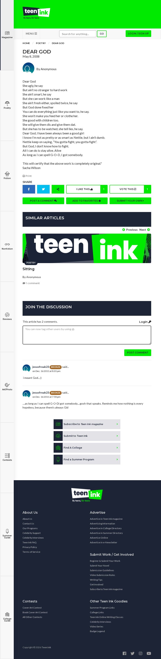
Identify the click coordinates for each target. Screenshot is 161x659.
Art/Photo (7, 389)
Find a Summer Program (79, 459)
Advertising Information (102, 523)
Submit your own (130, 200)
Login (143, 322)
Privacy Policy (30, 547)
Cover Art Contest (32, 607)
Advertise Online (99, 537)
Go (102, 33)
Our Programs (30, 528)
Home (26, 43)
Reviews (7, 319)
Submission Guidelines (102, 570)
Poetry (7, 108)
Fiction (7, 178)
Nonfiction (7, 249)
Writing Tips (96, 579)
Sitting (29, 269)
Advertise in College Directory (106, 528)
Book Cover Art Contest (35, 612)
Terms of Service (31, 551)
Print (28, 175)
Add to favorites (85, 200)
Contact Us (28, 523)
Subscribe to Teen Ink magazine (106, 589)
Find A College (73, 447)
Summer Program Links (102, 607)
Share (27, 182)
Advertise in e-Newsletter (103, 542)
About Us (27, 518)
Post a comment (42, 200)
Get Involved (96, 584)
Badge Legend (97, 631)
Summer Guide (7, 536)
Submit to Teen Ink (76, 435)
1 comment (32, 283)
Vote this (134, 189)
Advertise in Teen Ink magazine (106, 518)
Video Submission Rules (102, 575)
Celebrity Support (32, 532)
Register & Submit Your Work (105, 560)
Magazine (7, 37)
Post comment (137, 352)
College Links (97, 612)
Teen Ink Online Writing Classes (106, 617)
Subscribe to (83, 424)
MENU (30, 33)
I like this (90, 189)
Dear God (58, 43)
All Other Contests (32, 617)
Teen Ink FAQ (30, 542)
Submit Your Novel (99, 565)
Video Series (96, 626)
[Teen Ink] (36, 13)
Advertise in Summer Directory (106, 532)
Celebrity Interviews (33, 537)
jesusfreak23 (40, 366)
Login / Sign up (138, 33)
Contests (7, 460)
